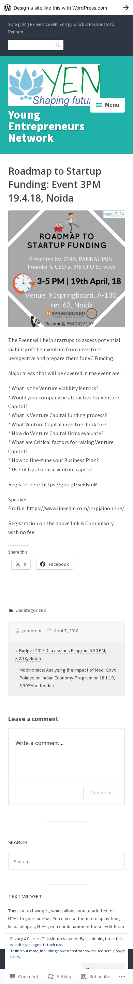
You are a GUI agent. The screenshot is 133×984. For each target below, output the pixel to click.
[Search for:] (66, 861)
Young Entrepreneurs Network (46, 126)
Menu (112, 104)
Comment (101, 792)
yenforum (31, 631)
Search (58, 45)
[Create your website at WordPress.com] (66, 7)
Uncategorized (31, 610)
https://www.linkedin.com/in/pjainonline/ (75, 508)
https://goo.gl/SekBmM (70, 484)
